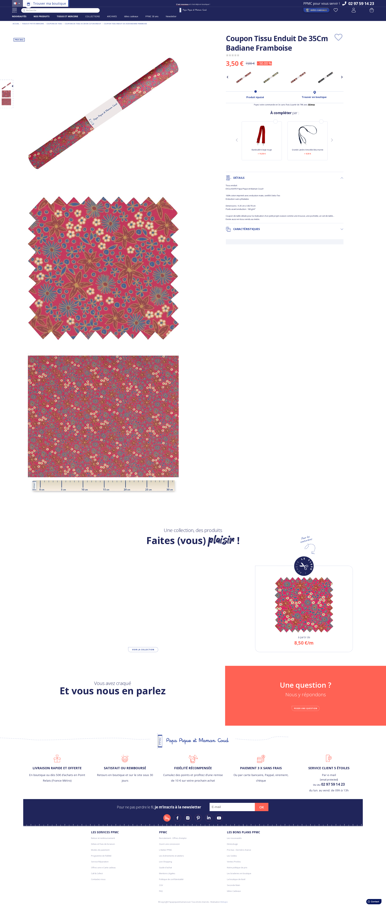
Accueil (16, 23)
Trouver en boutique (314, 97)
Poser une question (305, 708)
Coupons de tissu (54, 23)
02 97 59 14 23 (333, 784)
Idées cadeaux (131, 16)
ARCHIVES (112, 16)
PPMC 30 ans (151, 16)
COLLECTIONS (92, 16)
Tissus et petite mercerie (33, 23)
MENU (14, 12)
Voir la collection (143, 649)
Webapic (224, 902)
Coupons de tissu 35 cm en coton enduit (83, 23)
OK (261, 807)
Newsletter (171, 16)
